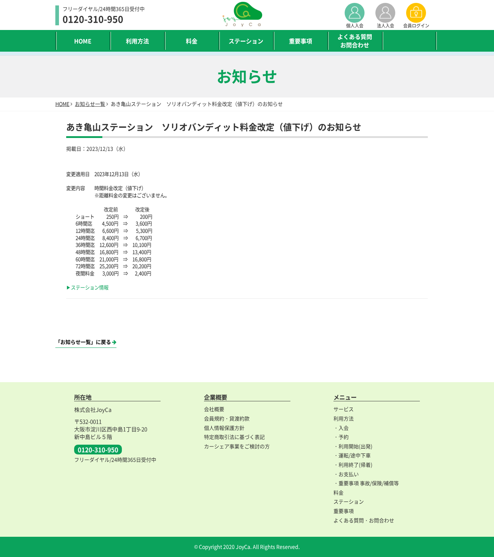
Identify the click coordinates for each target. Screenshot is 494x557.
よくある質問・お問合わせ (363, 520)
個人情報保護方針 (224, 427)
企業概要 (215, 397)
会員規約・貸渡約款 (227, 418)
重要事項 (300, 40)
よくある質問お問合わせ (354, 40)
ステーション (246, 40)
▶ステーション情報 (87, 287)
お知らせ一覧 (90, 103)
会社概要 (214, 409)
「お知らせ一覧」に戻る (83, 341)
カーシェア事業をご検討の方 (237, 446)
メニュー (345, 397)
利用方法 (137, 40)
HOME (82, 40)
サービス (343, 409)
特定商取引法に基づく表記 (234, 436)
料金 (191, 40)
